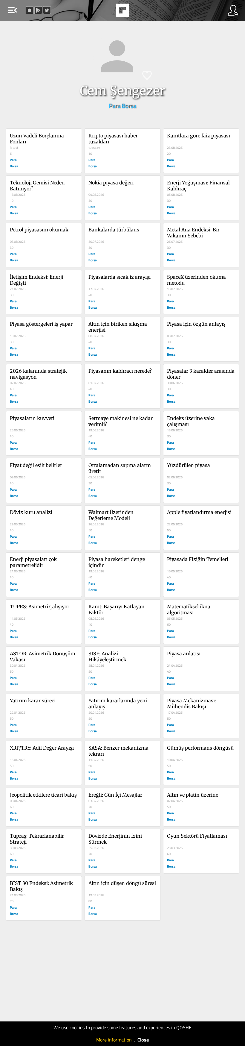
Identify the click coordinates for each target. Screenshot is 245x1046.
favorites (106, 12)
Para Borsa (122, 105)
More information (114, 1039)
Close (143, 1039)
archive (137, 12)
